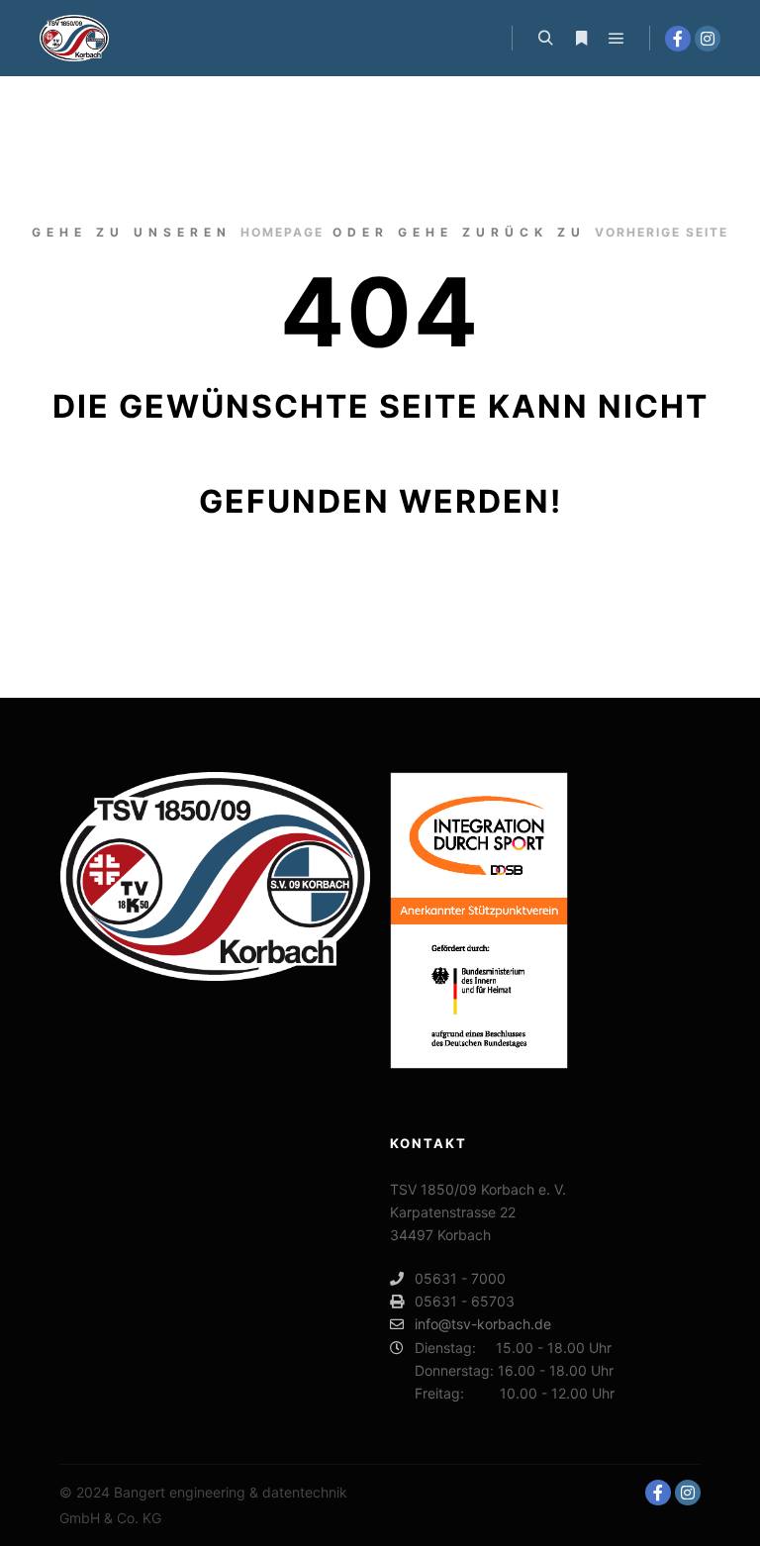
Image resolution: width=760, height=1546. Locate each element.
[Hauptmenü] (616, 38)
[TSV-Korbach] (74, 38)
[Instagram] (707, 38)
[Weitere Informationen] (581, 38)
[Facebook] (678, 38)
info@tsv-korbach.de (483, 1323)
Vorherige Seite (661, 232)
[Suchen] (545, 38)
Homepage (282, 232)
